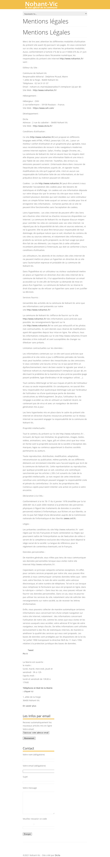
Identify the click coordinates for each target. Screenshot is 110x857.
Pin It (25, 653)
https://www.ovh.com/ (43, 108)
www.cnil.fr (69, 518)
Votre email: (28, 729)
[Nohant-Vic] (44, 7)
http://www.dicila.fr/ (42, 126)
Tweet (31, 650)
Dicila (57, 855)
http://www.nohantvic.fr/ (71, 58)
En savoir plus (29, 705)
